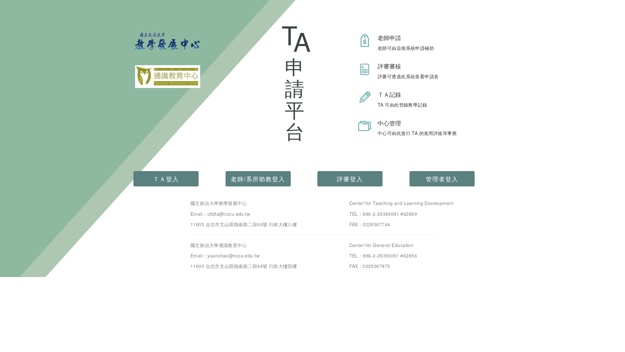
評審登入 (350, 178)
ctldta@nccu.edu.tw (228, 214)
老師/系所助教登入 (258, 178)
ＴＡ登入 (166, 178)
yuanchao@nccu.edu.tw (233, 255)
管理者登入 (442, 178)
